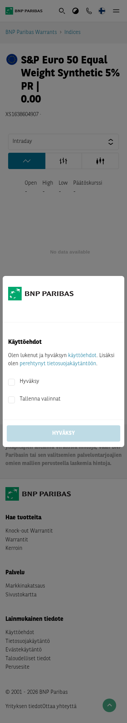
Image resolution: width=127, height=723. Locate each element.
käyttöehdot (82, 355)
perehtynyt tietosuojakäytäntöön (58, 364)
